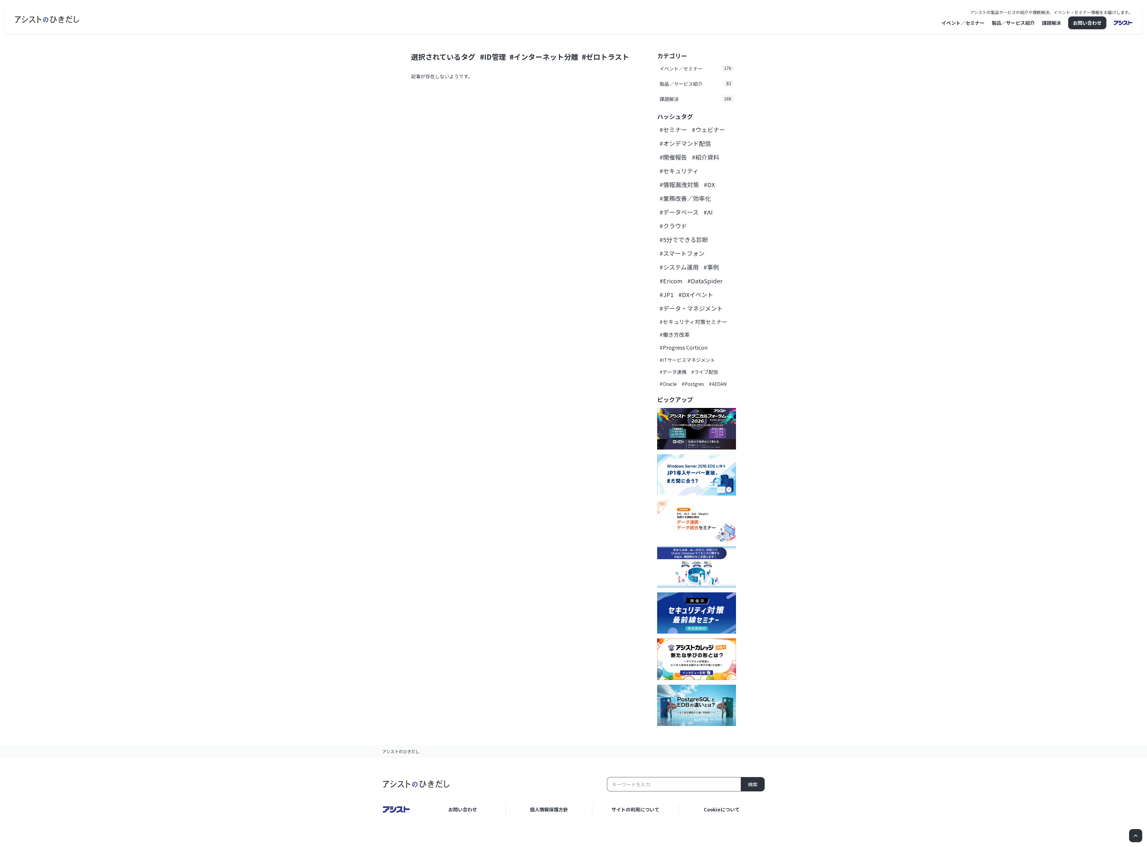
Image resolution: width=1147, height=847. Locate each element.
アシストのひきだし (401, 751)
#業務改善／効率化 (685, 198)
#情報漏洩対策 (679, 184)
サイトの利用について (635, 809)
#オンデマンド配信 (685, 143)
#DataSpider (705, 280)
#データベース (679, 212)
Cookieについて (722, 809)
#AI (708, 212)
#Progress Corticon (684, 347)
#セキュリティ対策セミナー (693, 321)
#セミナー (673, 129)
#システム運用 (679, 267)
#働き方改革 (675, 334)
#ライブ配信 (704, 371)
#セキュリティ (679, 170)
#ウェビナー (708, 129)
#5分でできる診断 (684, 239)
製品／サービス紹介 (1013, 22)
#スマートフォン (682, 253)
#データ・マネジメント (691, 308)
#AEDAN (718, 383)
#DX (709, 184)
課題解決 (1051, 22)
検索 (752, 784)
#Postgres (693, 383)
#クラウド (673, 225)
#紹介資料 (705, 157)
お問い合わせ (1087, 22)
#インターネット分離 (544, 56)
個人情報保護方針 (549, 809)
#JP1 (667, 294)
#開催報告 (673, 157)
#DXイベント (695, 294)
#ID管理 (493, 56)
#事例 (711, 267)
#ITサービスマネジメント (687, 359)
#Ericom (671, 280)
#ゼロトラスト (605, 56)
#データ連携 (673, 371)
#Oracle (668, 383)
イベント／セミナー (963, 22)
